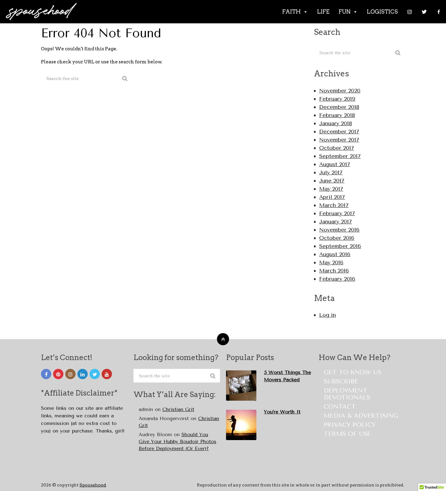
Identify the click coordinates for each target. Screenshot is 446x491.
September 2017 (340, 156)
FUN (344, 11)
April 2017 (332, 197)
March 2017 (334, 205)
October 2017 (336, 148)
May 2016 (331, 262)
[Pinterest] (58, 374)
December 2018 (339, 107)
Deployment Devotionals (347, 394)
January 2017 (335, 221)
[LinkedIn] (82, 374)
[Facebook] (438, 12)
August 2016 (334, 254)
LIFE (323, 11)
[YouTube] (107, 374)
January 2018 (335, 123)
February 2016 (337, 279)
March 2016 (334, 270)
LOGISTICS (382, 11)
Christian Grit (178, 409)
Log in (327, 315)
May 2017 (331, 188)
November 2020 (339, 90)
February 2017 (337, 213)
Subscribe (341, 381)
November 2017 (339, 139)
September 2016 (340, 246)
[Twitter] (424, 12)
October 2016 (336, 238)
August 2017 (334, 164)
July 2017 (331, 172)
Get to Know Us (352, 372)
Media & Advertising (361, 415)
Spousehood (92, 485)
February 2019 (337, 98)
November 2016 (339, 229)
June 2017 (331, 180)
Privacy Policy (350, 424)
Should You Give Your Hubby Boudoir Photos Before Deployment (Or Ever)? (177, 441)
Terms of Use (347, 433)
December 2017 (339, 131)
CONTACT (340, 406)
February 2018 (337, 115)
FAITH (291, 11)
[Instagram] (409, 12)
